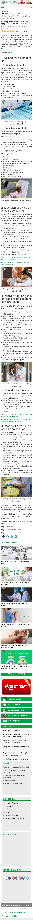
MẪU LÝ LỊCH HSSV (15, 721)
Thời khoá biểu (14, 699)
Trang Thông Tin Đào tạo (18, 715)
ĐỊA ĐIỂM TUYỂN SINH (16, 710)
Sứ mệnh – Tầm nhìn (11, 803)
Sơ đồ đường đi (9, 809)
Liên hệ (7, 812)
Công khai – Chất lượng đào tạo (15, 818)
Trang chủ (4, 12)
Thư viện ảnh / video (11, 815)
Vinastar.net (23, 909)
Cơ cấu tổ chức (9, 806)
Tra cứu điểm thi (14, 705)
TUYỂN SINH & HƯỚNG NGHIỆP (11, 14)
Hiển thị (10, 52)
